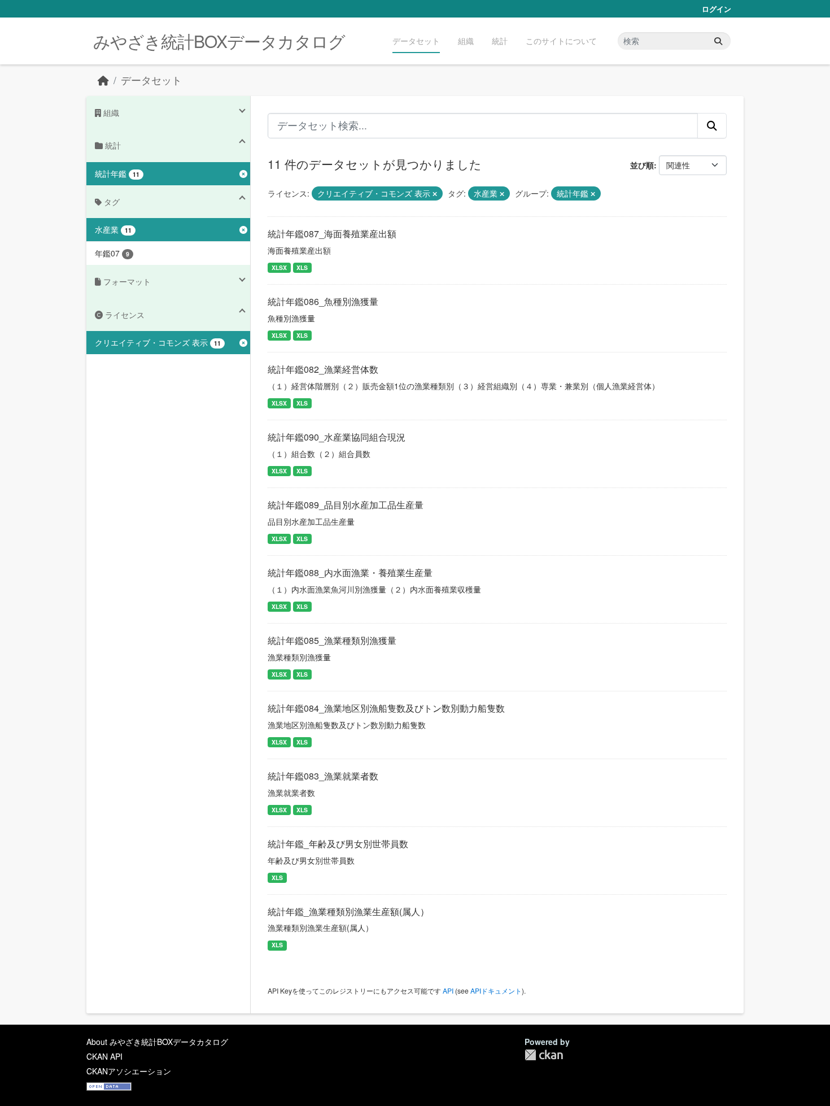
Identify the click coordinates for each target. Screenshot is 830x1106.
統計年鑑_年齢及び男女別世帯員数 (338, 843)
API (448, 990)
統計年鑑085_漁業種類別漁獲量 (332, 640)
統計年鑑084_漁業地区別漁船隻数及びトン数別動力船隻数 (386, 708)
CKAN (544, 1055)
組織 (466, 40)
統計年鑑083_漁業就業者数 (323, 775)
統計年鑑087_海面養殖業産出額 (332, 233)
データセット (416, 40)
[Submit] (718, 41)
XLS (302, 267)
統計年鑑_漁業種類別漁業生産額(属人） (348, 911)
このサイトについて (561, 40)
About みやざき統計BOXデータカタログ (157, 1041)
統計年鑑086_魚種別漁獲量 (323, 301)
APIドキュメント (496, 990)
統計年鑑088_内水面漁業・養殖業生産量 (350, 572)
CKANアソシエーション (128, 1071)
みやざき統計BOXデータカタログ (219, 41)
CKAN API (104, 1056)
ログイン (716, 8)
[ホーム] (103, 80)
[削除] (435, 193)
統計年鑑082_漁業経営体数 (323, 369)
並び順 (642, 165)
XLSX (279, 267)
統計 (500, 40)
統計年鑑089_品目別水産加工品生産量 (345, 504)
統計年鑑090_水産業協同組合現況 (336, 436)
